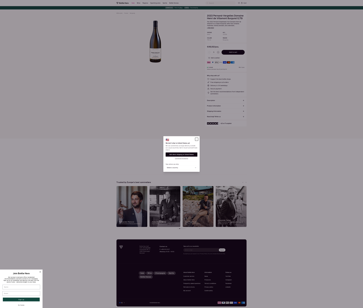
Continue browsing (181, 158)
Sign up (21, 299)
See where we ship (172, 164)
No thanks (21, 305)
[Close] (196, 139)
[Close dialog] (40, 271)
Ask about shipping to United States (181, 154)
